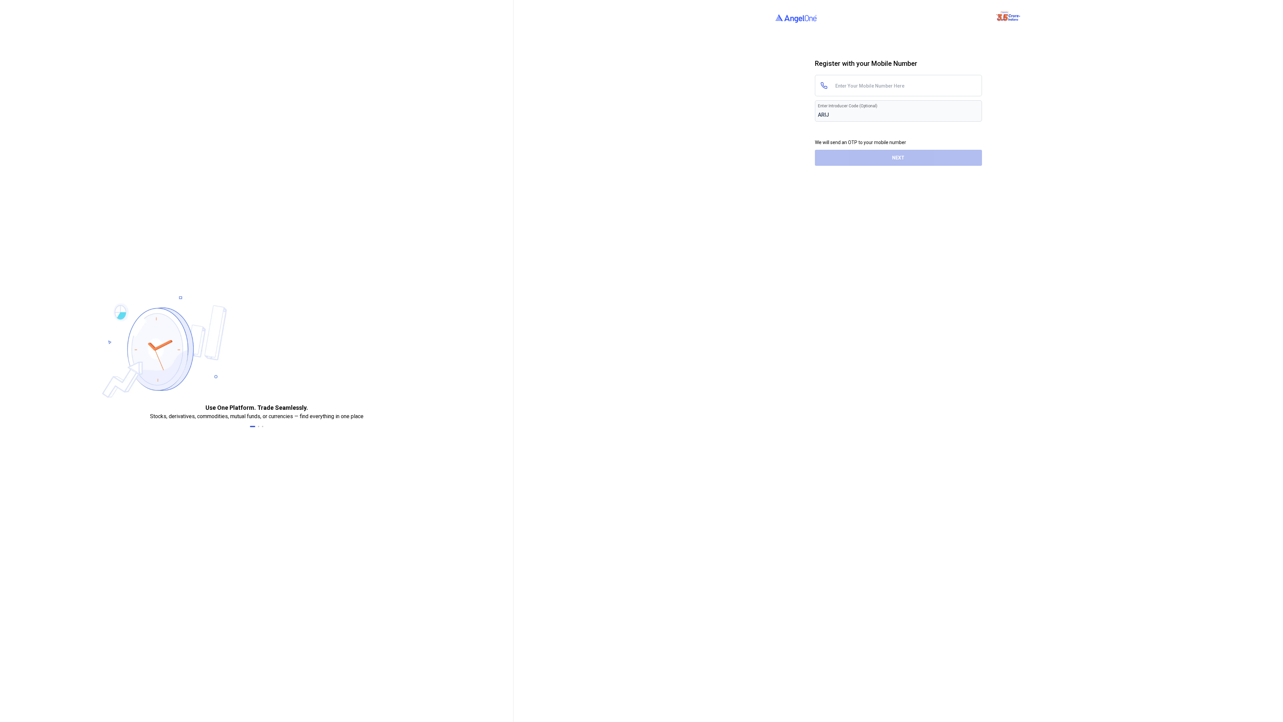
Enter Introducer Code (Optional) (847, 106)
